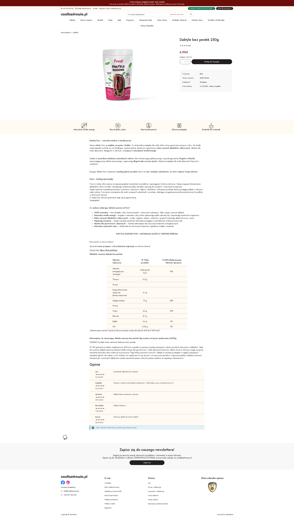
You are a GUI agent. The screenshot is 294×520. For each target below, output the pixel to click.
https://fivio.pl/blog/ (108, 250)
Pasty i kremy (162, 20)
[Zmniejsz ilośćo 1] (181, 61)
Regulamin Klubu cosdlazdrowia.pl (110, 8)
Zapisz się (147, 462)
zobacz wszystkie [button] (214, 86)
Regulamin (108, 508)
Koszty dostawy (153, 499)
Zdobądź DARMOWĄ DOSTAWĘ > (201, 8)
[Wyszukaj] (191, 14)
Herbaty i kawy (197, 20)
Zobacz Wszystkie (147, 26)
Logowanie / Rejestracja (156, 491)
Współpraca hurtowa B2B (113, 491)
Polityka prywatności (111, 499)
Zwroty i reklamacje (154, 487)
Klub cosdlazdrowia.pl (112, 487)
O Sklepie (108, 483)
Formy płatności (153, 495)
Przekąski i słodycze (179, 20)
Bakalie (72, 20)
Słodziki (100, 20)
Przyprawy (130, 20)
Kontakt (95, 8)
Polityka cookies (110, 504)
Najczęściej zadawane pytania (158, 504)
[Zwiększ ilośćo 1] (189, 61)
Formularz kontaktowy (68, 487)
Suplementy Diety (145, 20)
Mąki (119, 20)
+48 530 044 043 (68, 8)
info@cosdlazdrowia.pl (84, 8)
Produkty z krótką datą (216, 20)
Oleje (110, 20)
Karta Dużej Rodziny (111, 495)
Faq (149, 483)
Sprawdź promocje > (225, 8)
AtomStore (229, 514)
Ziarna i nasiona (86, 20)
